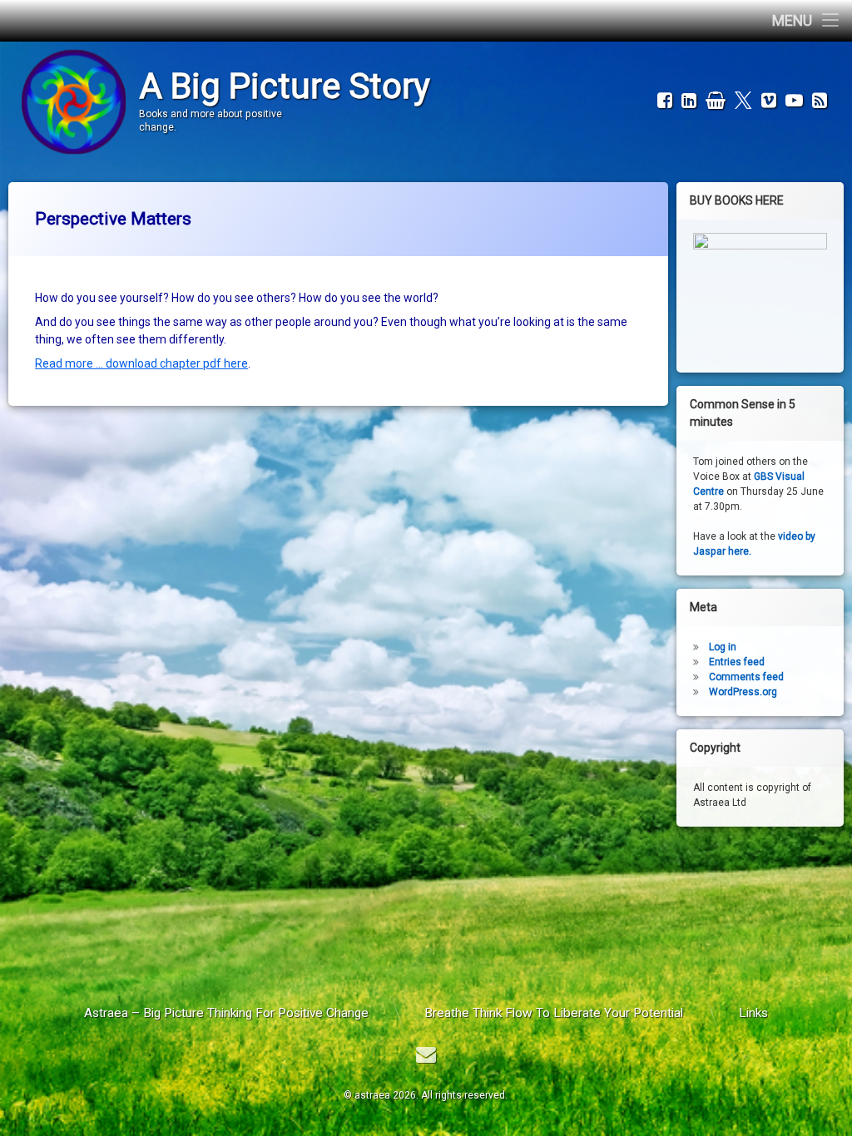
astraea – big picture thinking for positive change (226, 1012)
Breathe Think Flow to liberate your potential (553, 1012)
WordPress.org (743, 692)
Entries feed (737, 662)
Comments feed (746, 677)
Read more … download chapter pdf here (141, 363)
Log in (722, 647)
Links (753, 1012)
